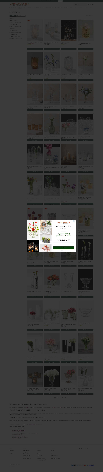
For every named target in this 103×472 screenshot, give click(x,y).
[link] (64, 222)
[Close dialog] (74, 221)
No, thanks (64, 250)
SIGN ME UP (64, 248)
